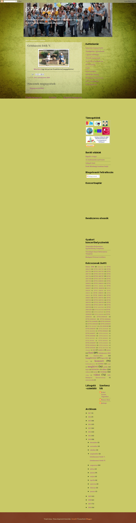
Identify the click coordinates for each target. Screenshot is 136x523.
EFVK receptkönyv (92, 81)
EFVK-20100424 (91, 319)
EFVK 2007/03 (99, 271)
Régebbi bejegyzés (72, 97)
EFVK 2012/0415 (99, 310)
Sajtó (87, 370)
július (92, 469)
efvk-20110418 (103, 326)
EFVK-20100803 (93, 321)
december (94, 442)
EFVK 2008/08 (99, 288)
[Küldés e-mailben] (36, 74)
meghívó (93, 366)
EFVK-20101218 (93, 324)
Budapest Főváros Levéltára (96, 257)
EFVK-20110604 (103, 331)
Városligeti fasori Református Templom (96, 253)
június (92, 473)
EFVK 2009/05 (99, 302)
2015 (89, 421)
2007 (90, 504)
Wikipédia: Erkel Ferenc (94, 78)
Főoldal (52, 97)
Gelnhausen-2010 (44, 77)
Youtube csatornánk (93, 58)
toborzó (88, 372)
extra (109, 350)
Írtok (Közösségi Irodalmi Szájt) (97, 166)
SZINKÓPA (95, 369)
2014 (90, 424)
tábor (104, 369)
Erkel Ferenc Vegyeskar (105, 394)
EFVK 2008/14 (98, 295)
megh (109, 364)
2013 (89, 428)
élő (94, 350)
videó (96, 375)
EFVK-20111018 (90, 336)
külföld (101, 364)
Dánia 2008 (90, 267)
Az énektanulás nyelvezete (95, 160)
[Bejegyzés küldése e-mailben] (32, 74)
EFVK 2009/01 (99, 298)
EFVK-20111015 (103, 333)
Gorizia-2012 (98, 356)
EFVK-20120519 (91, 343)
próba (105, 367)
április (92, 480)
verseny (103, 371)
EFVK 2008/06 (98, 286)
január (92, 491)
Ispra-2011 (104, 358)
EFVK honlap (90, 65)
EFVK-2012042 (90, 340)
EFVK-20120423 (103, 340)
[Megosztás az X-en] (40, 74)
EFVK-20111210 (90, 338)
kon (87, 361)
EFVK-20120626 (91, 345)
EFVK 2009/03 (99, 300)
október (93, 450)
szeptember (94, 454)
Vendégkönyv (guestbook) (95, 51)
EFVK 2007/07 (99, 276)
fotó (35, 77)
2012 (89, 432)
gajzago (104, 403)
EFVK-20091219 (98, 312)
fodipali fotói (90, 163)
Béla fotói (37, 69)
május (92, 476)
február (93, 488)
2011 (89, 436)
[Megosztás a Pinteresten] (43, 74)
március (93, 484)
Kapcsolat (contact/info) (94, 48)
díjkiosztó (100, 267)
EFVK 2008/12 (98, 293)
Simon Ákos (105, 400)
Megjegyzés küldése (37, 88)
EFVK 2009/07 (99, 305)
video (87, 375)
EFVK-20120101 (103, 338)
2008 (90, 500)
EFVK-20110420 (103, 329)
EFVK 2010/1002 (99, 307)
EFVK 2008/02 (99, 281)
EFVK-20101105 (106, 321)
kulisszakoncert (90, 364)
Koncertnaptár (91, 71)
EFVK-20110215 (106, 324)
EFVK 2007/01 (99, 269)
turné (95, 372)
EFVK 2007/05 (99, 274)
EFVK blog (39, 11)
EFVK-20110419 (91, 329)
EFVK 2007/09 (99, 279)
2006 (90, 507)
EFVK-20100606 (105, 319)
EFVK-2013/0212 (103, 348)
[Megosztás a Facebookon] (41, 74)
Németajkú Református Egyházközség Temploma (95, 247)
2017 (89, 413)
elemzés (88, 350)
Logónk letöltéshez (92, 55)
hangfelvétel (91, 358)
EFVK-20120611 (103, 343)
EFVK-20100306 (99, 314)
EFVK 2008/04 (99, 283)
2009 (90, 496)
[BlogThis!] (38, 74)
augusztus (94, 465)
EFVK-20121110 (90, 348)
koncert (99, 361)
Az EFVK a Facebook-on (94, 61)
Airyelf (74, 519)
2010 (90, 439)
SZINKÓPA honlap (92, 75)
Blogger (89, 519)
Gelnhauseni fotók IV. (98, 460)
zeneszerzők (90, 380)
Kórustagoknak (91, 85)
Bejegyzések (92, 176)
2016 (89, 417)
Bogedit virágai (91, 156)
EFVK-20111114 (103, 336)
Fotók (88, 68)
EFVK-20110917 (91, 333)
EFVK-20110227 (92, 326)
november (94, 446)
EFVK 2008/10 (98, 290)
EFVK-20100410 (102, 317)
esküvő (101, 350)
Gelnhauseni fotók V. (97, 457)
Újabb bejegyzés (33, 97)
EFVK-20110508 (90, 331)
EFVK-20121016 (103, 345)
